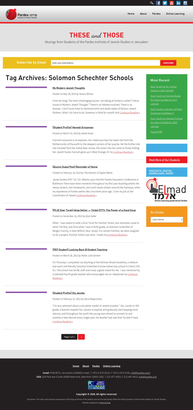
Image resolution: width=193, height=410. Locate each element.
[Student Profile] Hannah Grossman (73, 127)
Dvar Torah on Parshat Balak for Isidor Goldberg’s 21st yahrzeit (165, 99)
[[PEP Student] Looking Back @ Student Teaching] (26, 249)
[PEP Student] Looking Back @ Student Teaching (80, 249)
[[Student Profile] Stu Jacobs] (26, 292)
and (96, 35)
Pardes (156, 13)
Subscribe (168, 63)
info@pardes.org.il (140, 372)
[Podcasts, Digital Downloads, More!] (166, 189)
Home (131, 13)
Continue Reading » (130, 112)
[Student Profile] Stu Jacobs (69, 292)
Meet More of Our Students (164, 159)
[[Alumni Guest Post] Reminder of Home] (26, 166)
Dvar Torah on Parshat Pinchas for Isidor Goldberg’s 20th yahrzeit (166, 122)
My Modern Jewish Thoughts (69, 87)
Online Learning (175, 13)
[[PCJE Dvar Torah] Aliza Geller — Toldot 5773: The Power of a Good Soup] (26, 209)
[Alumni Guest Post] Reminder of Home (75, 166)
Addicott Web (104, 402)
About (143, 13)
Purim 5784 (156, 131)
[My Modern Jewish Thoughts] (26, 87)
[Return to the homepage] (21, 13)
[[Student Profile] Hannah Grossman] (26, 126)
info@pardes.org (148, 376)
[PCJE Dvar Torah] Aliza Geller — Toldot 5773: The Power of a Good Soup (94, 210)
